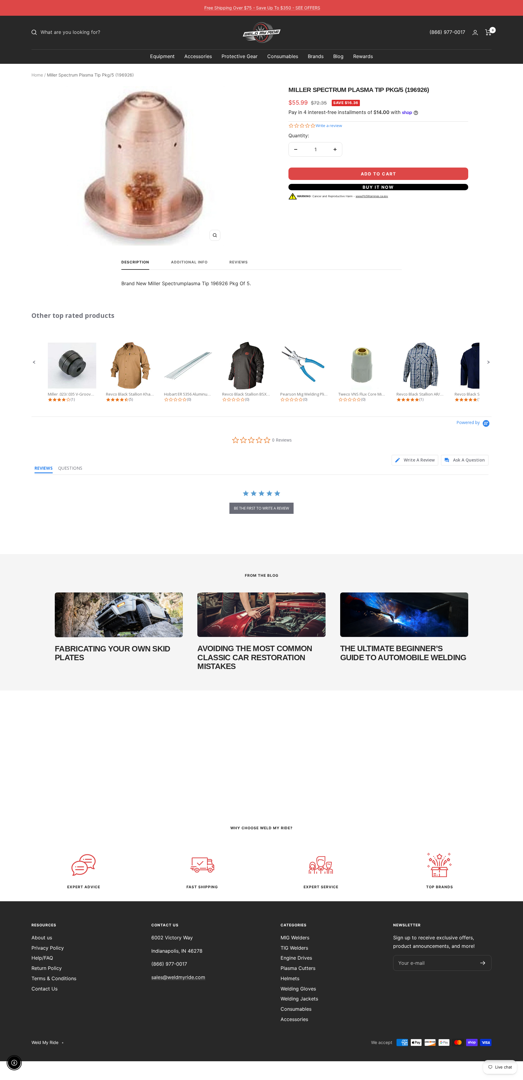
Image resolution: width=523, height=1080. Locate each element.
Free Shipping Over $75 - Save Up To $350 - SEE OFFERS (262, 7)
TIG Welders (294, 948)
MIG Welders (295, 938)
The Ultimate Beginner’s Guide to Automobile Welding (403, 653)
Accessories (198, 56)
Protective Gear (240, 56)
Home (37, 74)
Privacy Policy (47, 948)
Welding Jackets (299, 999)
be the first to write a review (261, 508)
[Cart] (488, 32)
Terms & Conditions (53, 978)
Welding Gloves (298, 989)
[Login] (475, 32)
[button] (34, 362)
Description (135, 262)
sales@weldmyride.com (178, 977)
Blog (338, 56)
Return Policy (46, 968)
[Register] (482, 963)
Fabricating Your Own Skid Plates (112, 653)
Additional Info (189, 262)
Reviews (238, 262)
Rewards (363, 56)
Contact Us (44, 989)
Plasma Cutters (298, 968)
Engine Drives (296, 958)
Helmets (290, 978)
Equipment (162, 56)
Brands (316, 56)
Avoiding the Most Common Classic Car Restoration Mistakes (254, 657)
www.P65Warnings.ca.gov (372, 196)
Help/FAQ (42, 958)
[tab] (415, 460)
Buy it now (378, 187)
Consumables (282, 56)
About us (41, 938)
